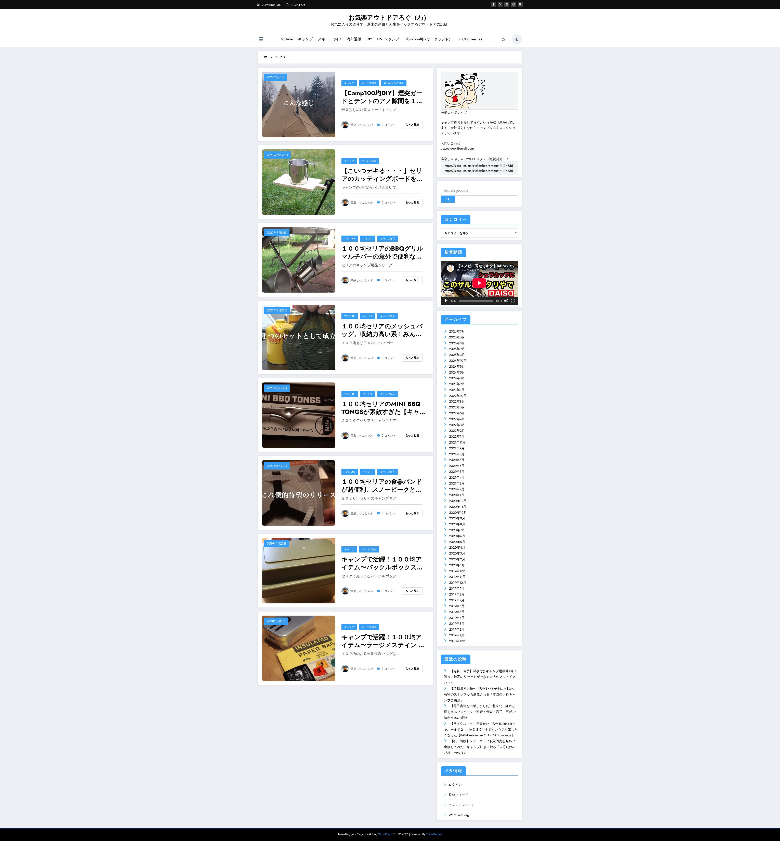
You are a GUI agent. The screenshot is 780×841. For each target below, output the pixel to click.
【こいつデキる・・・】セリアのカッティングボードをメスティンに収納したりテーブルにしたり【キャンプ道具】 (382, 175)
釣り (337, 39)
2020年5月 (457, 541)
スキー (323, 39)
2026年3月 (457, 343)
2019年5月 (457, 611)
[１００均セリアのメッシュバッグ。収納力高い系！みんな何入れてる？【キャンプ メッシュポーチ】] (298, 337)
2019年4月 (457, 617)
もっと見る (412, 125)
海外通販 (354, 39)
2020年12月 (458, 501)
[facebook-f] (493, 4)
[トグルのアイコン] (261, 40)
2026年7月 (457, 331)
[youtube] (520, 4)
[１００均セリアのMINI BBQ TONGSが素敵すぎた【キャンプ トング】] (298, 414)
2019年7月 (456, 600)
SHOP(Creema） (471, 39)
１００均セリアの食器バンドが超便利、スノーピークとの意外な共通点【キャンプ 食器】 (381, 485)
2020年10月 (458, 512)
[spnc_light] (517, 39)
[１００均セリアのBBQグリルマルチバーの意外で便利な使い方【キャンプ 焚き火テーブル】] (298, 259)
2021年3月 (457, 483)
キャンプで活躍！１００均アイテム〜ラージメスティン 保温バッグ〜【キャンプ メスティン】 (383, 641)
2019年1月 (456, 635)
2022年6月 (457, 407)
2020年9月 (457, 518)
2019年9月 (457, 588)
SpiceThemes (434, 834)
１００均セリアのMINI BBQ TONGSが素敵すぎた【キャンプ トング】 (383, 408)
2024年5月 (457, 372)
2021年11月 (457, 442)
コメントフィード (462, 805)
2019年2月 (457, 629)
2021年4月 (457, 477)
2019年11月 (457, 576)
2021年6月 (457, 465)
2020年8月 (457, 524)
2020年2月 (457, 559)
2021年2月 (457, 489)
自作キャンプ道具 (394, 83)
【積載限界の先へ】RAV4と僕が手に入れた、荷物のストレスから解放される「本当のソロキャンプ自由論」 (480, 694)
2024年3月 (457, 378)
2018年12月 (457, 641)
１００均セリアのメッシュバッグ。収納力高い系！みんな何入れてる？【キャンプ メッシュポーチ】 (381, 330)
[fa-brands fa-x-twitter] (500, 4)
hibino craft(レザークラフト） (428, 39)
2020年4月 (457, 547)
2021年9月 (457, 448)
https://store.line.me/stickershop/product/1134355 (479, 165)
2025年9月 (457, 349)
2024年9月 (457, 366)
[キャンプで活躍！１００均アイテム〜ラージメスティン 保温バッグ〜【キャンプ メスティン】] (298, 648)
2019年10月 (457, 582)
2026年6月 (457, 337)
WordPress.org (459, 815)
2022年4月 (457, 419)
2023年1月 (457, 390)
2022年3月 (457, 425)
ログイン (455, 784)
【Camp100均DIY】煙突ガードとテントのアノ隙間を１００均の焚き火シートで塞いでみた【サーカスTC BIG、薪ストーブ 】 (382, 97)
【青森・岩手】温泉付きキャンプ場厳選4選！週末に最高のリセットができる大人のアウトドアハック (480, 677)
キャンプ (305, 39)
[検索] (503, 40)
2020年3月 (457, 553)
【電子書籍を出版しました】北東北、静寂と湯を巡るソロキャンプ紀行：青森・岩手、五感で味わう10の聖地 (480, 712)
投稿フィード (458, 795)
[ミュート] (506, 301)
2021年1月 (456, 495)
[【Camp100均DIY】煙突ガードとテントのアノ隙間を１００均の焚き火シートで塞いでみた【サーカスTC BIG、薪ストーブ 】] (298, 104)
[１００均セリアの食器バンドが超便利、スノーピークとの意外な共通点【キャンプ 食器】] (298, 492)
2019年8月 (457, 594)
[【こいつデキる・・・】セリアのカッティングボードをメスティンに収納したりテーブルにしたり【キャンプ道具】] (298, 181)
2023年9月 (457, 384)
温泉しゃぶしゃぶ (361, 125)
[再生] (446, 301)
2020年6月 (457, 536)
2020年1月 (457, 565)
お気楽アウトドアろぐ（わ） (389, 17)
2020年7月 (457, 530)
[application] (479, 283)
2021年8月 (457, 454)
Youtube (287, 39)
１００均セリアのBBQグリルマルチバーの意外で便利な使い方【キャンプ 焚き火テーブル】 (382, 252)
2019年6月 (457, 606)
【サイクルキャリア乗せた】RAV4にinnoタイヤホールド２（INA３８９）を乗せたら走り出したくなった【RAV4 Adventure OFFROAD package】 (481, 729)
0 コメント (389, 125)
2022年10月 (458, 395)
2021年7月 (456, 460)
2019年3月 (457, 623)
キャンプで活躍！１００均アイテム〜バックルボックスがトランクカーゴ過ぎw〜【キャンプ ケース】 (382, 563)
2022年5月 (457, 413)
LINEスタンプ (388, 39)
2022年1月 (457, 436)
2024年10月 (458, 360)
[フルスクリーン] (513, 301)
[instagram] (513, 4)
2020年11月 (457, 506)
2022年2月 (457, 430)
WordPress (385, 834)
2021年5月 (457, 471)
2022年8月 (457, 401)
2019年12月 (457, 571)
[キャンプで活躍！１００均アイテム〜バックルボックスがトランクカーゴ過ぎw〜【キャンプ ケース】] (298, 570)
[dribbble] (506, 4)
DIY (369, 39)
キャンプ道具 (369, 83)
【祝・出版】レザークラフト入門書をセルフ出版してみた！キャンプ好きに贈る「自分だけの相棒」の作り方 (480, 747)
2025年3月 (457, 354)
